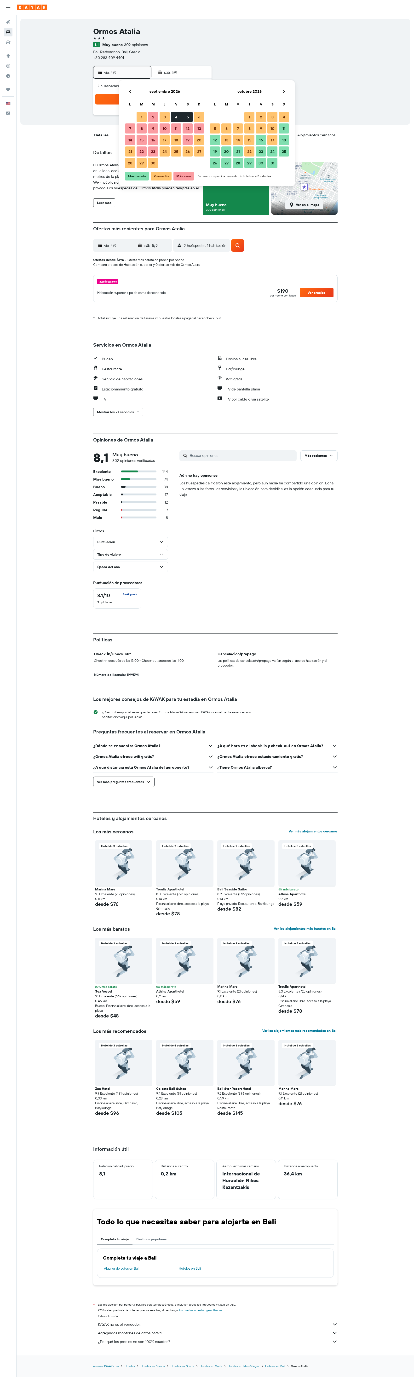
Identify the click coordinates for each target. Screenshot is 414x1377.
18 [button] (176, 140)
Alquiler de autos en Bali (121, 1268)
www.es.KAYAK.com (106, 1366)
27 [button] (199, 151)
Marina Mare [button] (105, 889)
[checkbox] (117, 598)
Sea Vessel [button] (103, 991)
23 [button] (153, 151)
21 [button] (130, 151)
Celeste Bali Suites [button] (171, 1088)
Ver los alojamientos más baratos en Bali (306, 928)
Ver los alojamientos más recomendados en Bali (300, 1030)
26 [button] (187, 151)
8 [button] (142, 128)
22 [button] (141, 151)
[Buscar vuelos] (8, 22)
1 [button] (141, 117)
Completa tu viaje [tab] (115, 1239)
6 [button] (199, 117)
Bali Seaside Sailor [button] (232, 889)
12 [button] (188, 128)
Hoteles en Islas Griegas (243, 1366)
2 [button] (153, 117)
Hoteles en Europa (153, 1366)
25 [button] (176, 151)
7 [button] (130, 128)
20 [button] (199, 140)
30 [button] (153, 163)
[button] (8, 7)
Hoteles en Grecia (182, 1366)
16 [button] (153, 140)
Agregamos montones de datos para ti (129, 1333)
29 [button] (141, 163)
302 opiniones (136, 44)
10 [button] (165, 128)
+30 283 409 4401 (108, 57)
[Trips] (8, 89)
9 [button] (153, 128)
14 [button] (130, 140)
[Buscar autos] (8, 42)
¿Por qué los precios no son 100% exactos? (134, 1341)
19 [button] (188, 140)
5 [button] (188, 117)
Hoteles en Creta (211, 1366)
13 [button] (199, 128)
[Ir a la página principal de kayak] (32, 7)
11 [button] (176, 128)
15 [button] (142, 140)
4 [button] (176, 117)
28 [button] (130, 163)
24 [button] (164, 151)
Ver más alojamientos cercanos (313, 831)
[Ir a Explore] (8, 56)
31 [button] (272, 163)
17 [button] (164, 140)
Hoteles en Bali (190, 1268)
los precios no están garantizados (200, 1310)
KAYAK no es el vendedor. (119, 1324)
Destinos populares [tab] (151, 1239)
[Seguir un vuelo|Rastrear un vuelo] (8, 66)
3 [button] (165, 117)
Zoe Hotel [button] (102, 1088)
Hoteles (130, 1366)
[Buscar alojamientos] (8, 32)
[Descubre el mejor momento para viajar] (8, 76)
